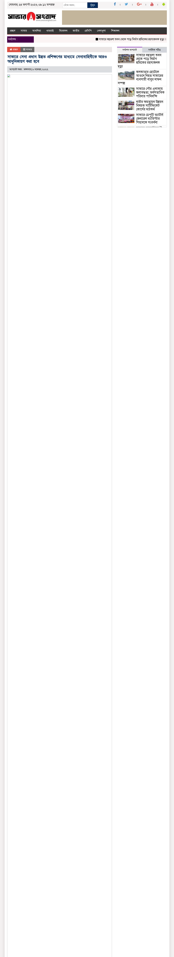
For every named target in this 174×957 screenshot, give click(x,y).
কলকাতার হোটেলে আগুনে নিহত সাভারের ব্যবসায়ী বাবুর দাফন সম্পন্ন (140, 77)
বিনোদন (63, 31)
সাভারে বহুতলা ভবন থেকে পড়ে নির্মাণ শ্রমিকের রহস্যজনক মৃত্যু (126, 39)
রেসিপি (88, 31)
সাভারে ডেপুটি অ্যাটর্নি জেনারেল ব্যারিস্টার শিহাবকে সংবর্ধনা (149, 119)
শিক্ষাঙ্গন (115, 31)
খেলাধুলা (101, 31)
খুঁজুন (92, 5)
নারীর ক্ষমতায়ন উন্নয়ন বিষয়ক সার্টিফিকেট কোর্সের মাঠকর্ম (149, 106)
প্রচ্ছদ (12, 31)
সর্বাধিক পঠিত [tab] (154, 49)
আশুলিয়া (36, 31)
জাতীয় (76, 31)
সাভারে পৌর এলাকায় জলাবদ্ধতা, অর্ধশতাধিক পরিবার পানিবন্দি (150, 93)
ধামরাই (50, 31)
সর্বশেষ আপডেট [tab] (130, 49)
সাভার (24, 31)
